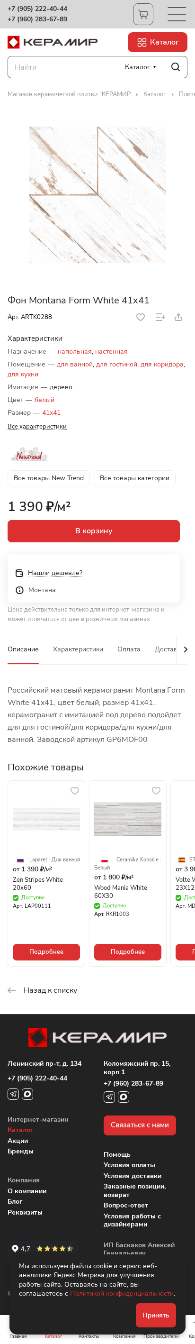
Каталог (20, 1129)
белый (44, 399)
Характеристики (78, 649)
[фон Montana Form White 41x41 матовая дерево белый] (97, 194)
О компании (27, 1191)
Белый (102, 868)
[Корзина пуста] (143, 14)
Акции (18, 1140)
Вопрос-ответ (126, 1205)
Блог (15, 1201)
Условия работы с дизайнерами (132, 1220)
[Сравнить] (160, 317)
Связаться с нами (140, 1125)
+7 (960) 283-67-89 (37, 19)
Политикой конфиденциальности (122, 1293)
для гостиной (116, 364)
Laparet (38, 860)
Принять (155, 1315)
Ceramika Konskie (137, 860)
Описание (23, 649)
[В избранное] (141, 317)
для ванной (75, 364)
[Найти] (175, 67)
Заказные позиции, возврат (135, 1190)
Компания (24, 1180)
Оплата (129, 649)
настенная (111, 351)
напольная (75, 351)
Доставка (170, 649)
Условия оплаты (129, 1165)
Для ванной (66, 860)
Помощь (117, 1154)
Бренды (21, 1151)
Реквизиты (25, 1212)
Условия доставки (132, 1175)
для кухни (23, 374)
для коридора (162, 364)
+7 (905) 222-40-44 (37, 9)
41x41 (51, 412)
